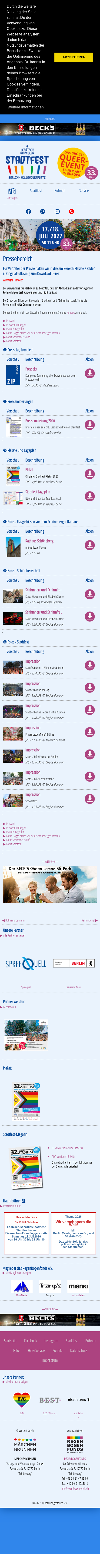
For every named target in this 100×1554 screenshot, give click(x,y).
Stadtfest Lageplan (37, 491)
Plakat (29, 469)
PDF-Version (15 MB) (63, 1156)
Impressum (50, 1360)
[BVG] (22, 1399)
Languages (12, 197)
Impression (32, 661)
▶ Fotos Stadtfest (12, 341)
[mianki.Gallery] (78, 1286)
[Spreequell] (26, 963)
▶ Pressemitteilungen (14, 325)
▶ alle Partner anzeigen (12, 935)
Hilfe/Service (36, 1350)
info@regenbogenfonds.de (75, 1488)
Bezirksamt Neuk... (74, 987)
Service (84, 190)
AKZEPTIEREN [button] (74, 57)
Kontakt (71, 312)
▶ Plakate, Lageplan (13, 328)
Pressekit (31, 369)
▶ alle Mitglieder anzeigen (17, 1272)
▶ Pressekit (9, 320)
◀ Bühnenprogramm (13, 920)
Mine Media (21, 1295)
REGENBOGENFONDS (75, 1458)
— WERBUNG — (50, 118)
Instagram (51, 1340)
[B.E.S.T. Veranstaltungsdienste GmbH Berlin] (50, 1399)
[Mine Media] (22, 1286)
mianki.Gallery (78, 1295)
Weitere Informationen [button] (25, 107)
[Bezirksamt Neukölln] (74, 963)
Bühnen (59, 190)
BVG (21, 1413)
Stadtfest (36, 190)
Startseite (10, 1340)
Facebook (30, 1340)
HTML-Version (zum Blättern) (67, 1148)
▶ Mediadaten (8, 1007)
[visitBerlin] (78, 1399)
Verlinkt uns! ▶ (90, 920)
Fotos (16, 1350)
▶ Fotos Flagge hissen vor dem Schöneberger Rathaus (31, 333)
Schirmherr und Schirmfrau (43, 589)
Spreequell (26, 987)
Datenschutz (78, 1350)
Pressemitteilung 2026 (40, 420)
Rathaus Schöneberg (39, 541)
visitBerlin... (78, 1415)
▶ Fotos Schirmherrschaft (16, 337)
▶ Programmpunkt (10, 1206)
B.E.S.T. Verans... (50, 1413)
